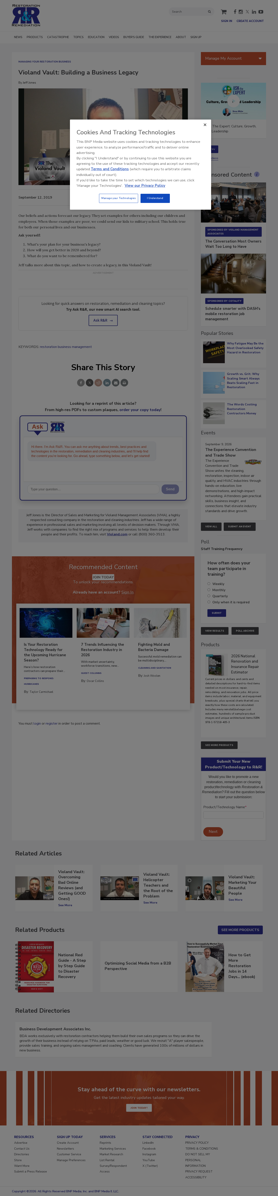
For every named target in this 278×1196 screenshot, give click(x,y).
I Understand (155, 198)
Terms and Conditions (110, 169)
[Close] (205, 125)
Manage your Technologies (118, 198)
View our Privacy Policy (145, 185)
